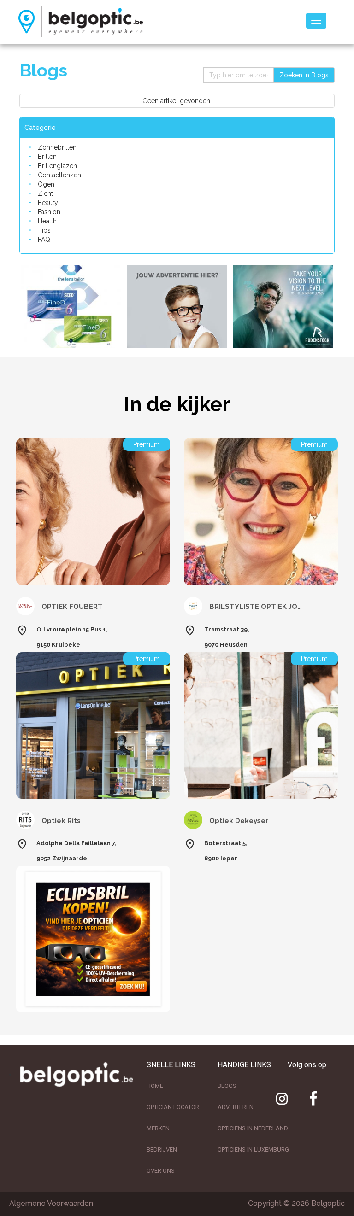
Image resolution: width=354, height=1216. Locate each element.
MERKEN (158, 1128)
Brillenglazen (57, 166)
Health (47, 221)
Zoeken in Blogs (304, 75)
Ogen (46, 184)
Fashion (49, 212)
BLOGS (227, 1085)
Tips (44, 230)
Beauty (48, 202)
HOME (155, 1085)
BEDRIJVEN (162, 1149)
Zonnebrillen (57, 147)
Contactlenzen (59, 175)
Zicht (45, 193)
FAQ (44, 239)
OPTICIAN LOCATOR (173, 1107)
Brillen (47, 156)
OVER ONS (161, 1170)
